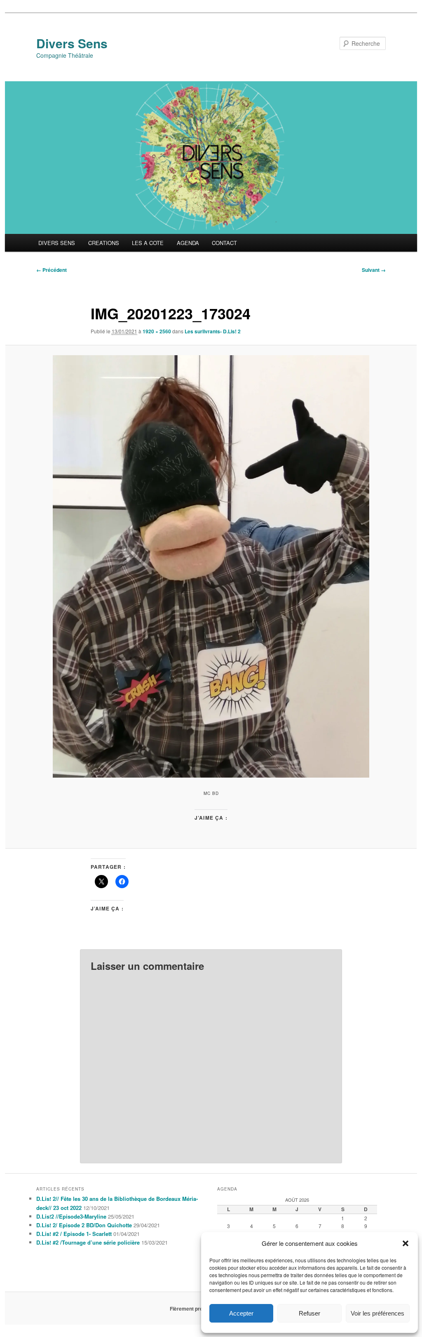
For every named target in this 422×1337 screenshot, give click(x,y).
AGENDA (188, 243)
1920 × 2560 (157, 331)
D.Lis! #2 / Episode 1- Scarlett (74, 1234)
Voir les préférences (377, 1313)
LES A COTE (148, 243)
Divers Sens (72, 43)
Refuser (309, 1313)
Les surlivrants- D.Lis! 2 (213, 331)
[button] (405, 1243)
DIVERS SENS (56, 243)
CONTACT (224, 243)
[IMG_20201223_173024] (211, 566)
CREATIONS (103, 243)
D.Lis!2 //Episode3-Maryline (71, 1216)
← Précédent (51, 270)
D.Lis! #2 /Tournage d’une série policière (88, 1242)
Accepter (241, 1313)
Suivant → (374, 270)
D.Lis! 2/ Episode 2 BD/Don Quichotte (84, 1225)
